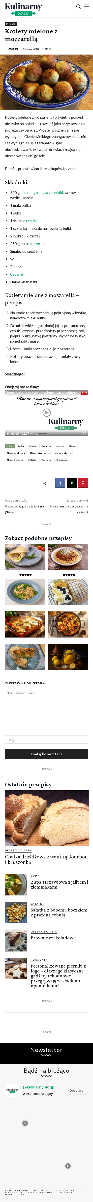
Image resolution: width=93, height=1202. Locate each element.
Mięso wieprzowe (40, 452)
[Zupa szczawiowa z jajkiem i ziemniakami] (16, 884)
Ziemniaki (61, 459)
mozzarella (37, 243)
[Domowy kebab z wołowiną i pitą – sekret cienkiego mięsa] (25, 557)
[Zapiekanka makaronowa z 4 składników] (25, 624)
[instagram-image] (25, 1122)
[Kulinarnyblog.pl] (23, 9)
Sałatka (32, 459)
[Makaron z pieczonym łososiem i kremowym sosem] (25, 592)
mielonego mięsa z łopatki (42, 192)
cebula (31, 220)
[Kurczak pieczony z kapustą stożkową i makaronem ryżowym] (25, 657)
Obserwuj (76, 1090)
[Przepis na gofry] (68, 592)
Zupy (35, 875)
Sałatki (37, 903)
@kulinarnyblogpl (39, 1087)
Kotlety (60, 446)
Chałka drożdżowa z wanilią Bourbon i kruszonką (46, 859)
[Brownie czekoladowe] (16, 940)
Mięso (10, 24)
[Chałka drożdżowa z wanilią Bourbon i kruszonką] (47, 818)
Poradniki (40, 959)
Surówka (46, 459)
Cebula (32, 446)
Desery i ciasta (18, 850)
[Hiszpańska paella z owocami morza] (68, 624)
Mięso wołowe (63, 452)
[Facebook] (60, 483)
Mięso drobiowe (16, 452)
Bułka (21, 446)
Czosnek (17, 274)
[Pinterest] (83, 483)
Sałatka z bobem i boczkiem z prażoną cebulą (59, 912)
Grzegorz (12, 48)
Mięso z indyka (15, 459)
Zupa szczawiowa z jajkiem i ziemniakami (59, 884)
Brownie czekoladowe (53, 937)
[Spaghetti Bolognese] (68, 557)
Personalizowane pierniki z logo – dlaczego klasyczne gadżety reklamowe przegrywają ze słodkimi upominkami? (58, 975)
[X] (72, 483)
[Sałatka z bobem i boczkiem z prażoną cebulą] (16, 912)
